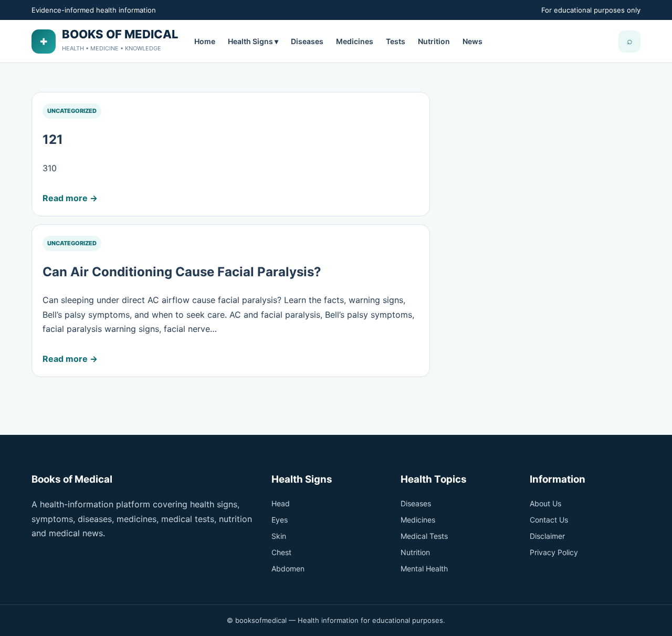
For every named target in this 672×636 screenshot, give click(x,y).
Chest (281, 552)
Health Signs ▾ (253, 41)
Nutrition (434, 41)
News (472, 41)
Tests (395, 41)
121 (53, 139)
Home (204, 41)
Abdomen (287, 568)
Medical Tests (424, 535)
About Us (545, 503)
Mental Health (424, 568)
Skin (278, 535)
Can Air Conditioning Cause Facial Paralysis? (182, 271)
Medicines (354, 41)
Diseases (307, 41)
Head (280, 503)
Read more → (70, 198)
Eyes (279, 519)
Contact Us (549, 519)
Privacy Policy (554, 552)
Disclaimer (547, 535)
